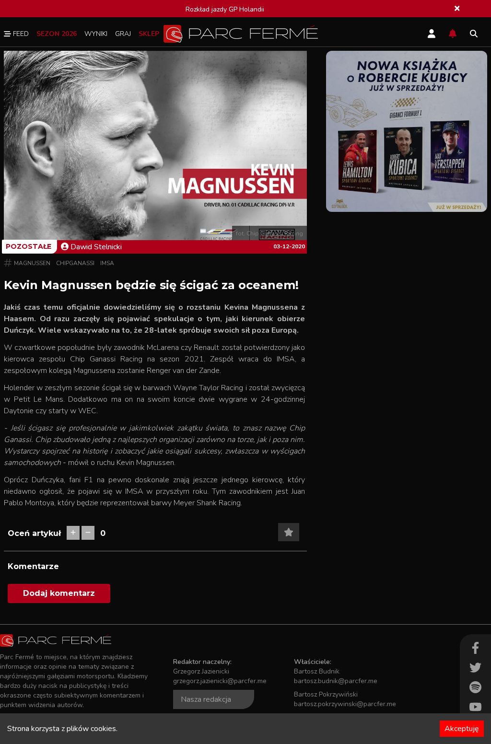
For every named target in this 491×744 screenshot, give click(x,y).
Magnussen (32, 263)
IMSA (107, 263)
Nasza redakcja (206, 699)
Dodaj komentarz (59, 593)
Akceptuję (461, 728)
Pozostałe (28, 246)
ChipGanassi (75, 263)
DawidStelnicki (96, 247)
